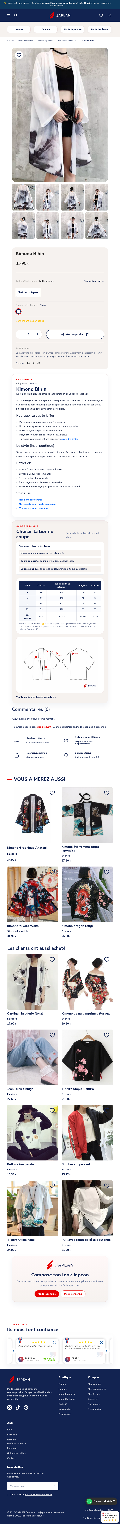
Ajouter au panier (75, 334)
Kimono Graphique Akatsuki (27, 848)
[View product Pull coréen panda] (32, 1133)
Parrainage (94, 1404)
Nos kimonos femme (30, 499)
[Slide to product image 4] (72, 197)
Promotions (65, 1414)
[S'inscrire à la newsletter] (54, 1486)
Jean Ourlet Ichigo (20, 1089)
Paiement (12, 1448)
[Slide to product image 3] (47, 197)
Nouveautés (65, 1409)
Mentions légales (94, 1510)
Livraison (12, 1434)
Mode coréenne (73, 1294)
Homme (19, 29)
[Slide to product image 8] (72, 225)
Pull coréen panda (20, 1164)
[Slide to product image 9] (96, 225)
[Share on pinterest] (38, 363)
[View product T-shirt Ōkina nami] (32, 1208)
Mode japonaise (47, 1294)
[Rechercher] (16, 15)
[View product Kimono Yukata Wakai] (32, 894)
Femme (46, 29)
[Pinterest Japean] (26, 1407)
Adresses (93, 1399)
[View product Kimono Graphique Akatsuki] (32, 815)
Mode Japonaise (73, 29)
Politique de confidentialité (98, 1518)
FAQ (9, 1429)
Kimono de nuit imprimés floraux (86, 1013)
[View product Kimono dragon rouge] (87, 894)
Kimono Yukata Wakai (23, 926)
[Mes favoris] (101, 15)
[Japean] (60, 15)
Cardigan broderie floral (25, 1013)
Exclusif (63, 1404)
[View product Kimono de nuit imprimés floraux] (87, 982)
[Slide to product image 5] (96, 197)
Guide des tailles (94, 281)
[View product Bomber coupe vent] (87, 1133)
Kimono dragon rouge (78, 926)
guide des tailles (69, 439)
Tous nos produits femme (33, 508)
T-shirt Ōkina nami (21, 1240)
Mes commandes (97, 1389)
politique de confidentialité (38, 1494)
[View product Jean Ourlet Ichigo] (32, 1057)
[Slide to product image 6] (23, 225)
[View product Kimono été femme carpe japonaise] (87, 815)
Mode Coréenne (99, 29)
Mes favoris (94, 1394)
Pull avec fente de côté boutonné (86, 1240)
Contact (11, 1458)
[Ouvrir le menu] (9, 15)
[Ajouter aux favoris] (19, 55)
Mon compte (94, 1384)
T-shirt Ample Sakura (78, 1089)
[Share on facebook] (28, 363)
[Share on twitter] (33, 363)
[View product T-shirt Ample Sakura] (87, 1057)
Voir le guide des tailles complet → (36, 697)
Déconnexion (95, 1409)
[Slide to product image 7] (47, 225)
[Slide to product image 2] (23, 197)
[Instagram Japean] (9, 1407)
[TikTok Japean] (17, 1407)
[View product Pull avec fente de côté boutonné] (87, 1208)
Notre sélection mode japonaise (37, 504)
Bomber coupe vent (76, 1164)
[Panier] (109, 15)
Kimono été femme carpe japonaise (80, 848)
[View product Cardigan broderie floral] (32, 982)
